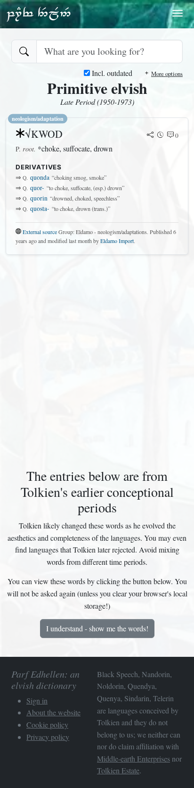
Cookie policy (47, 724)
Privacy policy (47, 737)
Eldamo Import (117, 240)
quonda (39, 177)
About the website (53, 712)
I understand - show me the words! (97, 628)
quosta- (39, 208)
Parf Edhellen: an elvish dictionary (39, 14)
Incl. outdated (111, 73)
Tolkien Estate (118, 770)
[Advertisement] (97, 359)
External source (40, 231)
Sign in (37, 700)
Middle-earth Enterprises (133, 758)
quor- (37, 188)
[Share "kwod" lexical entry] (150, 135)
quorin (39, 198)
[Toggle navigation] (177, 13)
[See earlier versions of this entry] (160, 135)
